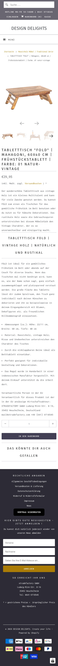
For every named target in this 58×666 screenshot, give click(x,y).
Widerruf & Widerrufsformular (29, 496)
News (29, 506)
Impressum (29, 501)
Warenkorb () (33, 17)
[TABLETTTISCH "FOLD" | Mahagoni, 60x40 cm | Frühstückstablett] (29, 93)
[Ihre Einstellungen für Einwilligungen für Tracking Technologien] (52, 660)
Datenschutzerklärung (29, 491)
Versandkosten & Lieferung (29, 486)
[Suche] (7, 4)
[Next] (36, 123)
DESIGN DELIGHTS (21, 629)
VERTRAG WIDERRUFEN (29, 512)
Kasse (48, 17)
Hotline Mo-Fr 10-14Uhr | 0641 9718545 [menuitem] (29, 12)
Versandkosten (33, 183)
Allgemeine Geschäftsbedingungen (29, 481)
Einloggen (12, 17)
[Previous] (21, 123)
